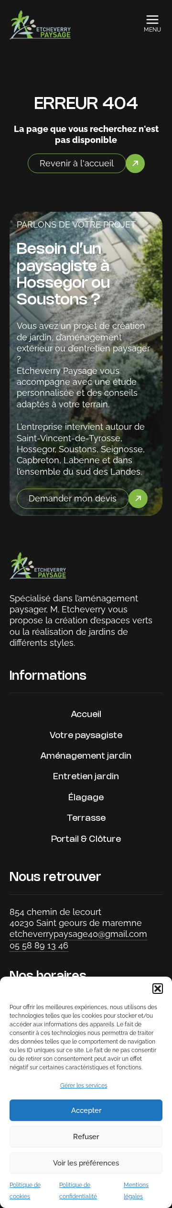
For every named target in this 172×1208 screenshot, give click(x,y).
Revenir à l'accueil (77, 163)
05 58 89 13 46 (39, 945)
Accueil (86, 714)
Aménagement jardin (86, 756)
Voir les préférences (86, 1163)
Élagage (86, 798)
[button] (157, 988)
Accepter (86, 1110)
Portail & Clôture (86, 839)
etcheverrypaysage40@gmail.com (78, 934)
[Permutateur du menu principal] (152, 20)
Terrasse (86, 818)
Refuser (86, 1136)
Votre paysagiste (86, 736)
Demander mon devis (73, 498)
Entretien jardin (86, 777)
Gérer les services (84, 1085)
